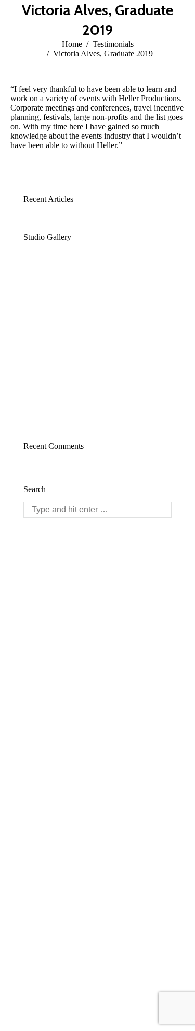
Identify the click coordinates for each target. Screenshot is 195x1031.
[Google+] (55, 619)
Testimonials (113, 44)
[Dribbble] (71, 619)
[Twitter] (40, 619)
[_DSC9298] (43, 353)
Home (72, 44)
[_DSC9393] (43, 393)
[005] (43, 272)
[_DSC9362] (83, 353)
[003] (123, 272)
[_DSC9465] (123, 393)
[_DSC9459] (83, 393)
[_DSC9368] (123, 353)
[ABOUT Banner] (123, 312)
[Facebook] (24, 619)
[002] (43, 312)
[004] (83, 272)
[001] (83, 312)
